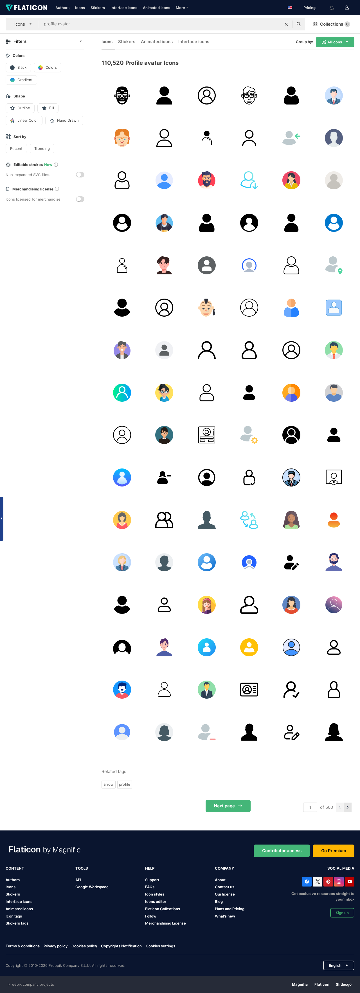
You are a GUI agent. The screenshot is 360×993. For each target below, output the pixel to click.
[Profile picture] (206, 265)
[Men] (249, 732)
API (78, 880)
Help (149, 868)
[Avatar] (291, 223)
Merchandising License (165, 923)
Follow (150, 916)
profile (124, 784)
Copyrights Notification (121, 946)
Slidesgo (344, 984)
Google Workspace (92, 887)
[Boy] (164, 223)
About (220, 880)
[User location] (334, 265)
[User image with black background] (122, 647)
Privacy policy (56, 946)
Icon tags (14, 916)
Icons (80, 7)
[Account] (122, 732)
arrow (109, 784)
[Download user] (249, 180)
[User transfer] (249, 520)
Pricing (309, 7)
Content (15, 868)
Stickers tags (17, 923)
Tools (81, 868)
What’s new (225, 916)
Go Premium (333, 850)
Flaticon (321, 984)
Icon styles (154, 894)
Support (152, 880)
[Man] (122, 95)
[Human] (122, 520)
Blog (219, 901)
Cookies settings (160, 946)
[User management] (249, 435)
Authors (62, 7)
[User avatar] (291, 562)
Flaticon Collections (162, 909)
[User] (164, 95)
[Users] (164, 520)
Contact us (224, 887)
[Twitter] (317, 882)
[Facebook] (307, 882)
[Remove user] (206, 732)
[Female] (164, 477)
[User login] (291, 138)
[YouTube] (349, 882)
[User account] (334, 477)
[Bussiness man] (122, 350)
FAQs (149, 887)
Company (224, 868)
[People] (334, 435)
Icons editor (155, 901)
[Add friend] (291, 689)
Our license (225, 894)
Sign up (342, 912)
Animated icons (156, 7)
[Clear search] (286, 24)
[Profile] (334, 95)
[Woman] (291, 180)
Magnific (300, 984)
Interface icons (124, 7)
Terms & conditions (23, 946)
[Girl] (164, 392)
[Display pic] (122, 689)
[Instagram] (339, 882)
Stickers (98, 7)
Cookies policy (84, 946)
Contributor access (282, 850)
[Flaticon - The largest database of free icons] (26, 8)
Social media (340, 868)
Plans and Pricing (229, 909)
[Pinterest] (328, 882)
